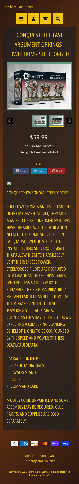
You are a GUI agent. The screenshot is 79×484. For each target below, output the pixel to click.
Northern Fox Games (18, 7)
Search (30, 456)
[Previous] (10, 121)
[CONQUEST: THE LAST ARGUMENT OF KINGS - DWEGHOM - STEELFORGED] (56, 121)
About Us (47, 456)
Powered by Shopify (39, 475)
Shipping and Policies (39, 461)
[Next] (69, 121)
